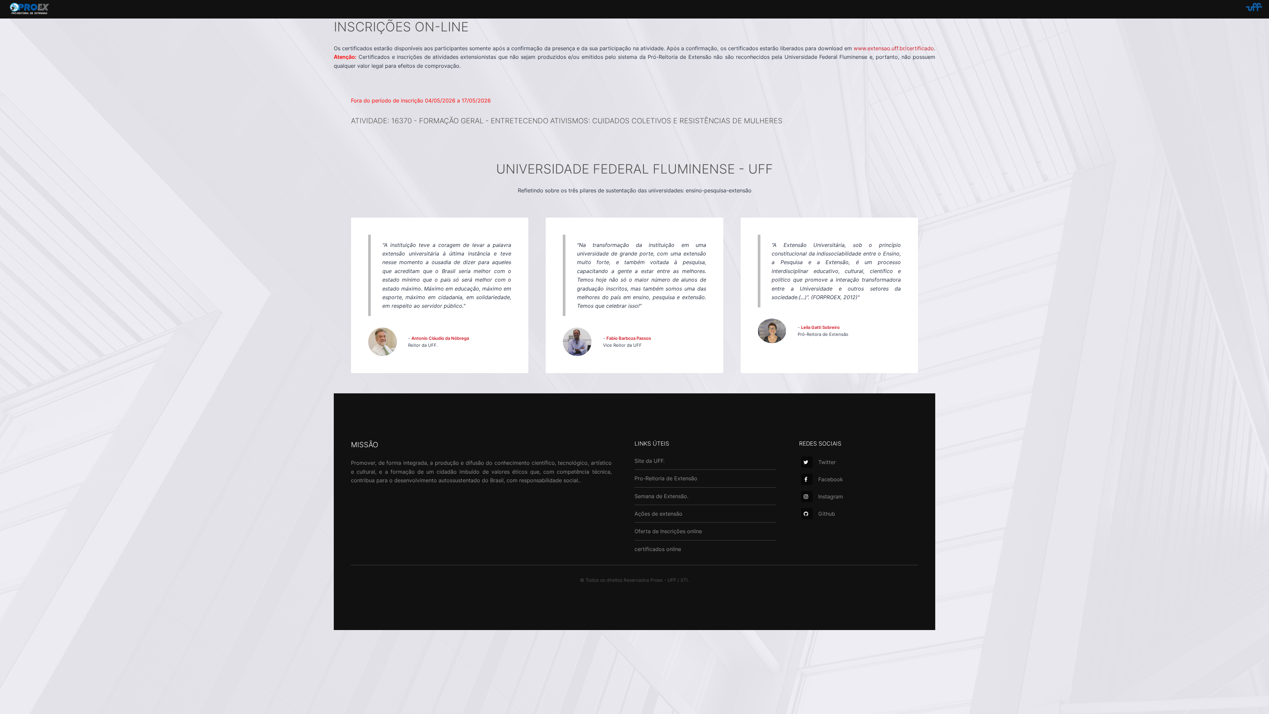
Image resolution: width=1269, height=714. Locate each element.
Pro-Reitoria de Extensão (665, 478)
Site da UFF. (649, 460)
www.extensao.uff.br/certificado (894, 48)
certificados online (657, 549)
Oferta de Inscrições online (668, 531)
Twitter (827, 462)
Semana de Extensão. (661, 496)
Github (826, 513)
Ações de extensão (658, 513)
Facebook (830, 479)
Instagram (830, 496)
